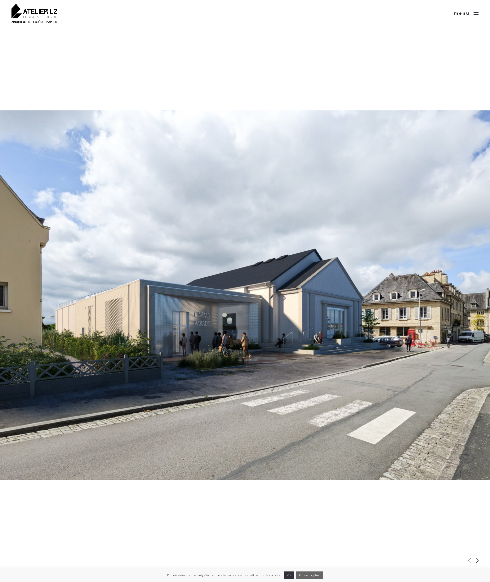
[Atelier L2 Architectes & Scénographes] (34, 13)
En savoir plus (309, 575)
